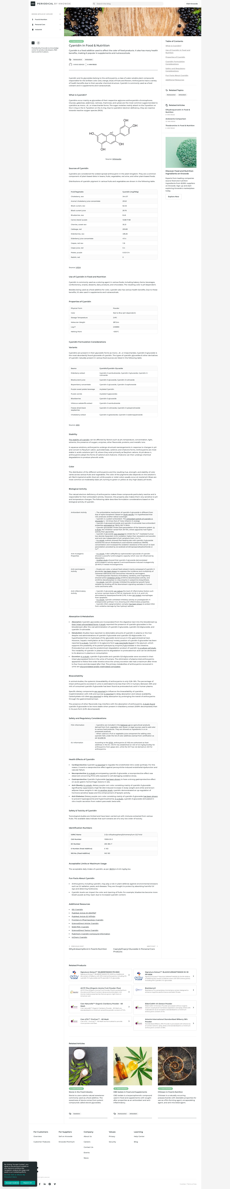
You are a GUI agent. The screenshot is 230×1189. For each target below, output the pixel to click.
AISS (78, 425)
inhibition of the (114, 578)
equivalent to (109, 525)
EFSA (111, 743)
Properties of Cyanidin (175, 57)
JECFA (112, 869)
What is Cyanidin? (173, 46)
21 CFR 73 (101, 738)
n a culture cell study (147, 648)
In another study (105, 790)
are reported (100, 691)
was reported (119, 534)
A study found (149, 704)
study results (128, 514)
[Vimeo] (55, 1184)
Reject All (27, 1183)
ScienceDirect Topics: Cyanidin (85, 930)
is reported (109, 694)
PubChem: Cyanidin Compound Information (91, 934)
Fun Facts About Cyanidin (177, 75)
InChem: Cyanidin (79, 937)
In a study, (100, 582)
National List (125, 725)
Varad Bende (78, 64)
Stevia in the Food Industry (81, 1092)
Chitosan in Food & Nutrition (170, 1092)
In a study (100, 540)
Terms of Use (191, 1184)
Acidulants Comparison (176, 119)
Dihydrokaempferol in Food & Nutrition (88, 949)
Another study (102, 560)
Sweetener (76, 1113)
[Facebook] (40, 1184)
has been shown (110, 571)
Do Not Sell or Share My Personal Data (14, 1176)
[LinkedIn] (45, 1184)
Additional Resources (175, 80)
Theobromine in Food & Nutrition (180, 125)
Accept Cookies (12, 1183)
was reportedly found (124, 643)
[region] (19, 1174)
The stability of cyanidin (79, 440)
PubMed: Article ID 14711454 (83, 916)
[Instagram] (50, 1184)
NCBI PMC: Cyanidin (80, 927)
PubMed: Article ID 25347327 (84, 913)
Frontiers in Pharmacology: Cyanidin (87, 920)
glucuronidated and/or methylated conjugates (100, 667)
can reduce (118, 591)
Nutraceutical (77, 59)
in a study (84, 643)
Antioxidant (88, 59)
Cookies (183, 1184)
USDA (78, 267)
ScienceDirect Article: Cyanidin (85, 923)
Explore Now (173, 196)
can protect (136, 595)
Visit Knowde (192, 4)
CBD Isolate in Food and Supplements (130, 1092)
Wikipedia (116, 159)
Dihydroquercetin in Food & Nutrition (178, 111)
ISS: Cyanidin (77, 909)
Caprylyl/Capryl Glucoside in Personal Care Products (134, 950)
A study (102, 624)
